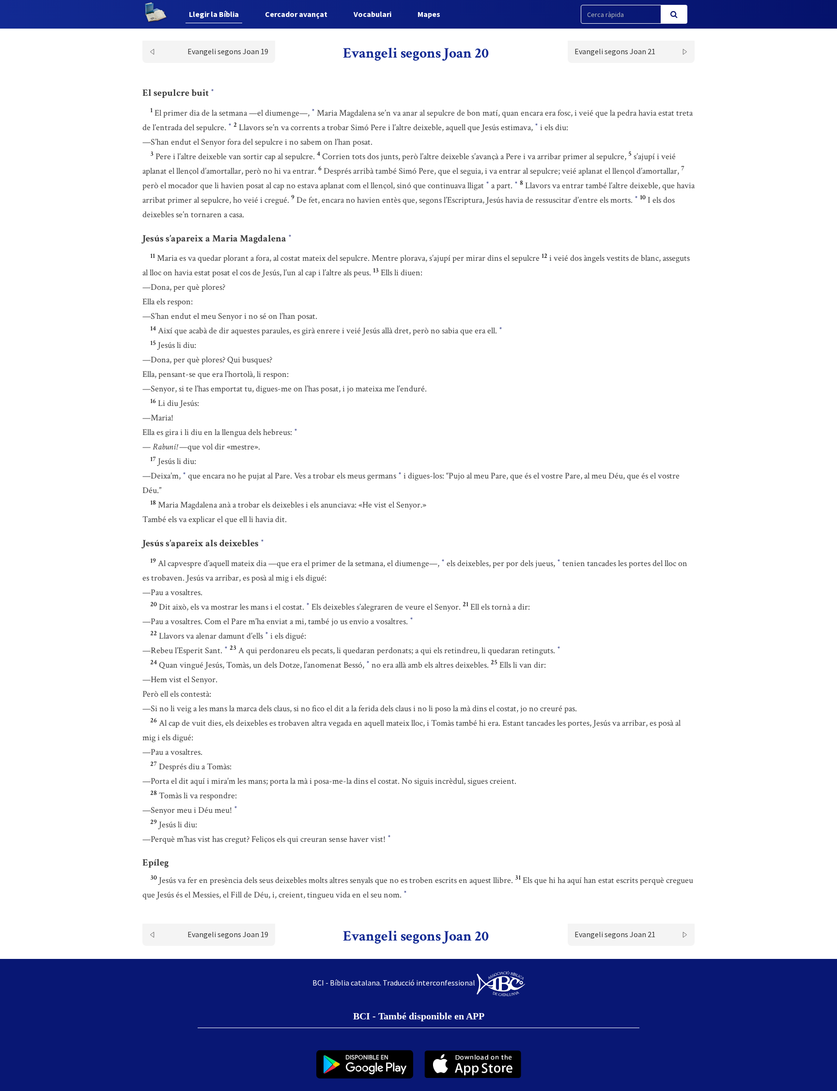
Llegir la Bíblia (214, 14)
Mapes (429, 14)
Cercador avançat (296, 14)
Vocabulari (372, 14)
